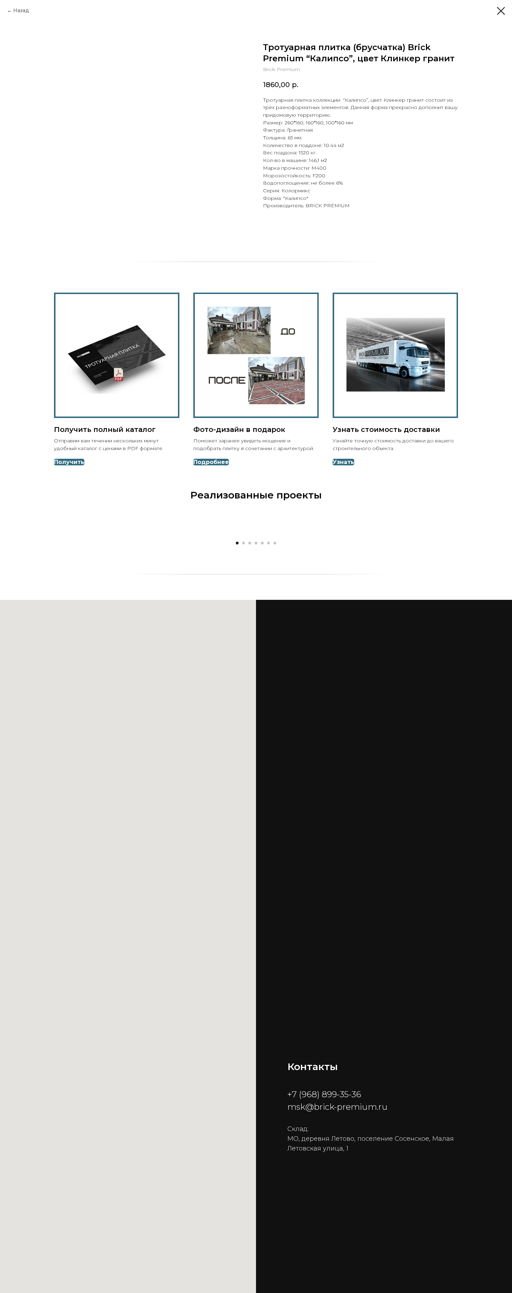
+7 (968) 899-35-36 (324, 1094)
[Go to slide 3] (249, 543)
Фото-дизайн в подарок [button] (239, 429)
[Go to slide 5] (262, 543)
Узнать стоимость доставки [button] (386, 429)
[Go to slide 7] (274, 543)
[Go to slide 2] (243, 543)
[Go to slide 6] (268, 543)
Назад (21, 10)
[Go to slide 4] (256, 543)
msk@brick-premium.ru (337, 1107)
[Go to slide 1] (237, 543)
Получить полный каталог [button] (105, 429)
